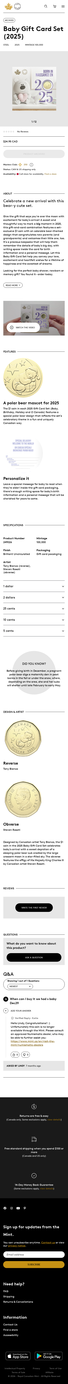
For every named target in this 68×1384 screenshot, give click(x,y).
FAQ (5, 1291)
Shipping (8, 1296)
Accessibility (10, 1335)
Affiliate (49, 1372)
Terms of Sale (18, 1372)
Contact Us (10, 1324)
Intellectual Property (15, 1368)
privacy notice (16, 1245)
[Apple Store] (18, 1356)
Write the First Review (34, 907)
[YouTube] (18, 1208)
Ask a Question (34, 957)
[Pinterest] (24, 1208)
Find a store (50, 174)
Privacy (36, 1368)
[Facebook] (5, 1208)
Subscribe (34, 1264)
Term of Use (56, 1368)
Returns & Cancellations (18, 1301)
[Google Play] (49, 1356)
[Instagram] (11, 1208)
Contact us (48, 1242)
